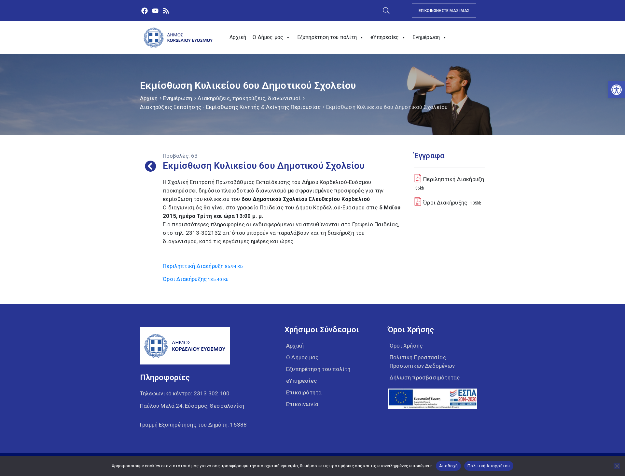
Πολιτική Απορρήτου (488, 465)
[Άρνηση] (617, 466)
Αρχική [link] (237, 37)
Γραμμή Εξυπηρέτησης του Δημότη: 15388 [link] (193, 424)
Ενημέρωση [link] (426, 37)
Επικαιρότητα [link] (304, 392)
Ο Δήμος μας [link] (268, 37)
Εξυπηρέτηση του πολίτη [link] (327, 37)
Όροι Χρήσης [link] (406, 345)
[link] (616, 89)
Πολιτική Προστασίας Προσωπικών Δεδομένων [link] (422, 361)
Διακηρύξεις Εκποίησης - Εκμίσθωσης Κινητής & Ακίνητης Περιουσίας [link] (230, 107)
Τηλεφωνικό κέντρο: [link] (184, 393)
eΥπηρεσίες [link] (384, 37)
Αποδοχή (448, 465)
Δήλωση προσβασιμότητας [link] (425, 377)
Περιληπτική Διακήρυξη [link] (203, 266)
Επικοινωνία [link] (302, 404)
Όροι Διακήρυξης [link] (196, 279)
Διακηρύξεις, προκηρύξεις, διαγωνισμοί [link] (249, 98)
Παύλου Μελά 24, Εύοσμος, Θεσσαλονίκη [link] (192, 406)
